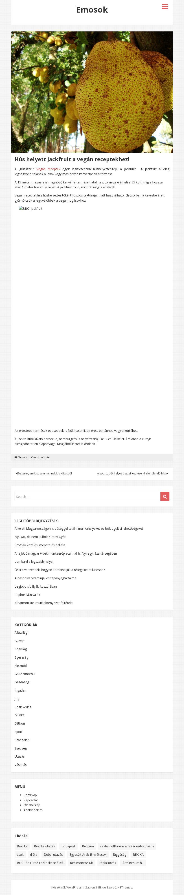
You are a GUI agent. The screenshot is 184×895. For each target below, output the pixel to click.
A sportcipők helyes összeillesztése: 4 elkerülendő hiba (132, 473)
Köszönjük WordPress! (66, 887)
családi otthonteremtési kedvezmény (127, 846)
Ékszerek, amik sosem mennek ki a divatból (44, 473)
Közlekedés (23, 707)
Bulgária (88, 846)
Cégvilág (21, 649)
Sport (18, 732)
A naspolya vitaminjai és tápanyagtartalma (45, 578)
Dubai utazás (53, 854)
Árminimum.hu (133, 863)
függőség (119, 854)
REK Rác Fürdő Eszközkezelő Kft (40, 863)
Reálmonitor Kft (81, 863)
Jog (17, 699)
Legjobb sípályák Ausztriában (36, 586)
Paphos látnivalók (27, 595)
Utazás (20, 756)
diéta (33, 854)
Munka (19, 715)
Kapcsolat (31, 800)
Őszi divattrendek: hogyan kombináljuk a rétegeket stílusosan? (60, 570)
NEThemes (125, 887)
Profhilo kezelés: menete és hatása (40, 545)
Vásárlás (21, 765)
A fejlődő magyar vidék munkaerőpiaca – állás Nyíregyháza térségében (66, 553)
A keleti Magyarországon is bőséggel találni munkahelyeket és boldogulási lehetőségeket (79, 528)
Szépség (21, 748)
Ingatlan (20, 690)
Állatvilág (21, 632)
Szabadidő (22, 740)
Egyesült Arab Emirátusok (87, 854)
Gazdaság (22, 682)
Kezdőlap (30, 795)
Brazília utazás (44, 846)
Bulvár (19, 641)
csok (20, 854)
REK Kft (138, 854)
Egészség (21, 657)
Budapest (68, 846)
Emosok (92, 9)
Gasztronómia (40, 457)
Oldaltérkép (32, 805)
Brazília (22, 846)
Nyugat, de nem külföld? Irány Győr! (40, 537)
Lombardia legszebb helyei (34, 561)
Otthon (20, 723)
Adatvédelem (33, 810)
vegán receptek (48, 169)
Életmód (23, 457)
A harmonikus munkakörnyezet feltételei (44, 603)
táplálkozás (108, 863)
